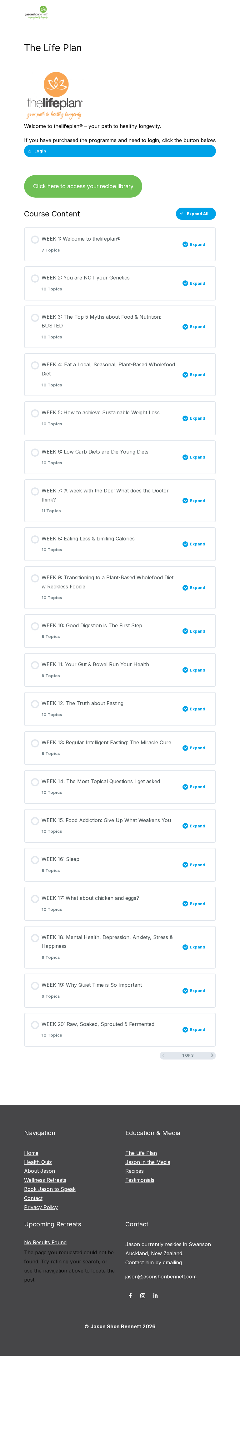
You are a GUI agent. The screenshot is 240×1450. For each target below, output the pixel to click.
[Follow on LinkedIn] (155, 1296)
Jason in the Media (147, 1162)
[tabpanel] (120, 134)
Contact (33, 1198)
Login (40, 151)
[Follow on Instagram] (143, 1296)
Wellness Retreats (45, 1180)
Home (31, 1153)
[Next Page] (212, 1056)
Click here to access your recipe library (83, 186)
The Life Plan (141, 1153)
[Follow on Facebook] (130, 1296)
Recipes (134, 1171)
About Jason (39, 1171)
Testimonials (139, 1180)
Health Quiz (38, 1162)
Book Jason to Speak (50, 1189)
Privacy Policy (41, 1207)
